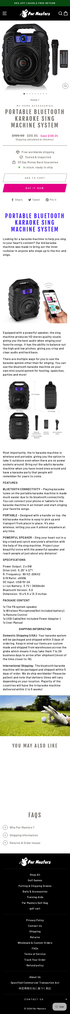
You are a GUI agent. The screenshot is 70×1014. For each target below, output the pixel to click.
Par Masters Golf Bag (35, 902)
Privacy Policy (35, 920)
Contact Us (35, 925)
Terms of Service (35, 953)
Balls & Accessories (35, 891)
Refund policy (35, 965)
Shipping (21, 139)
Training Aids (35, 897)
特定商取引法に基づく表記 (35, 988)
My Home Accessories (35, 105)
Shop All (35, 874)
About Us (35, 977)
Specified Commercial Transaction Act (35, 982)
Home (34, 99)
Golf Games (35, 880)
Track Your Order (35, 959)
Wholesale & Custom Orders (35, 942)
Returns (35, 937)
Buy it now (35, 188)
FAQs (35, 948)
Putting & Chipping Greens (35, 885)
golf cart (35, 908)
